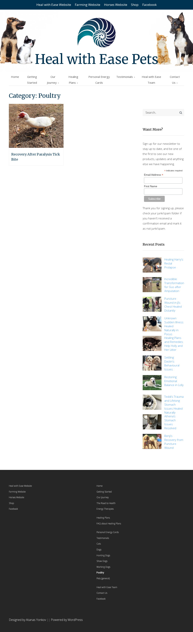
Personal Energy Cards (107, 532)
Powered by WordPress (67, 620)
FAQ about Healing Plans (108, 523)
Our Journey (102, 497)
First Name (150, 186)
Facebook (149, 4)
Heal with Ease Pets (96, 59)
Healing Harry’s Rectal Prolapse (173, 263)
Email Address (153, 175)
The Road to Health (106, 503)
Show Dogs (101, 560)
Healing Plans (103, 517)
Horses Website (115, 4)
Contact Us (101, 592)
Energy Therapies (105, 508)
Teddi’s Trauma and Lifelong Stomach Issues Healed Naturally (174, 404)
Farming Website (87, 4)
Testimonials (124, 77)
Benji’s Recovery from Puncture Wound (173, 442)
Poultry (100, 572)
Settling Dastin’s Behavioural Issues (171, 363)
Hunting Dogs (103, 555)
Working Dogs (103, 566)
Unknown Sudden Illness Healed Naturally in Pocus (173, 326)
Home (15, 77)
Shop (135, 4)
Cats (98, 543)
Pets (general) (103, 578)
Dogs (98, 549)
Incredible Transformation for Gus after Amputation (174, 285)
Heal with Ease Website (53, 4)
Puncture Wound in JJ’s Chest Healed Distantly (173, 304)
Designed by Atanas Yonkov (28, 620)
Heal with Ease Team (106, 587)
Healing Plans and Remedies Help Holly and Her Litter (173, 344)
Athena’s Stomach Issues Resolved (170, 422)
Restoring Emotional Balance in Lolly (174, 381)
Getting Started (104, 491)
